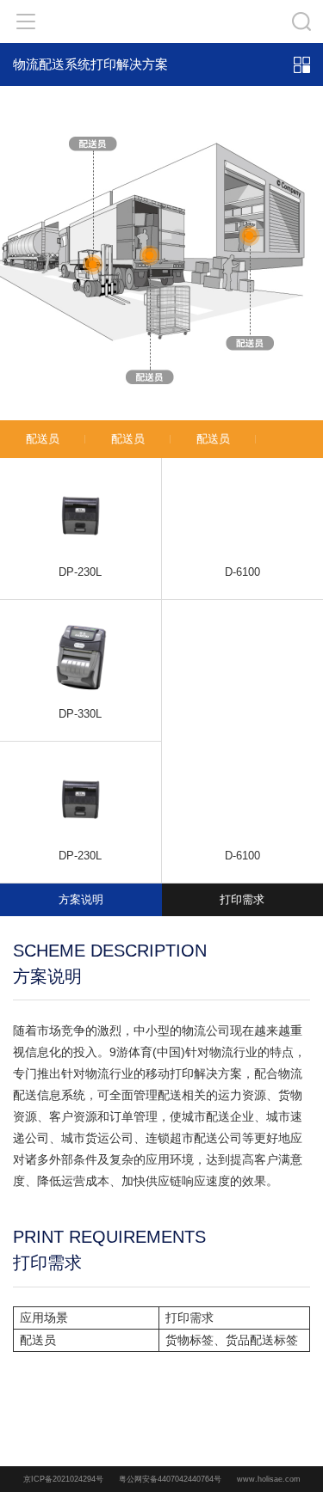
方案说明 (81, 899)
